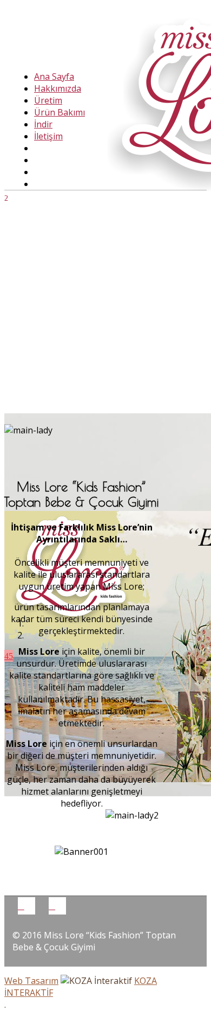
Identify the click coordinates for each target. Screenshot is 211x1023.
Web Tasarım (31, 981)
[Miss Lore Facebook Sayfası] (21, 906)
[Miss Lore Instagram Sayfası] (52, 906)
